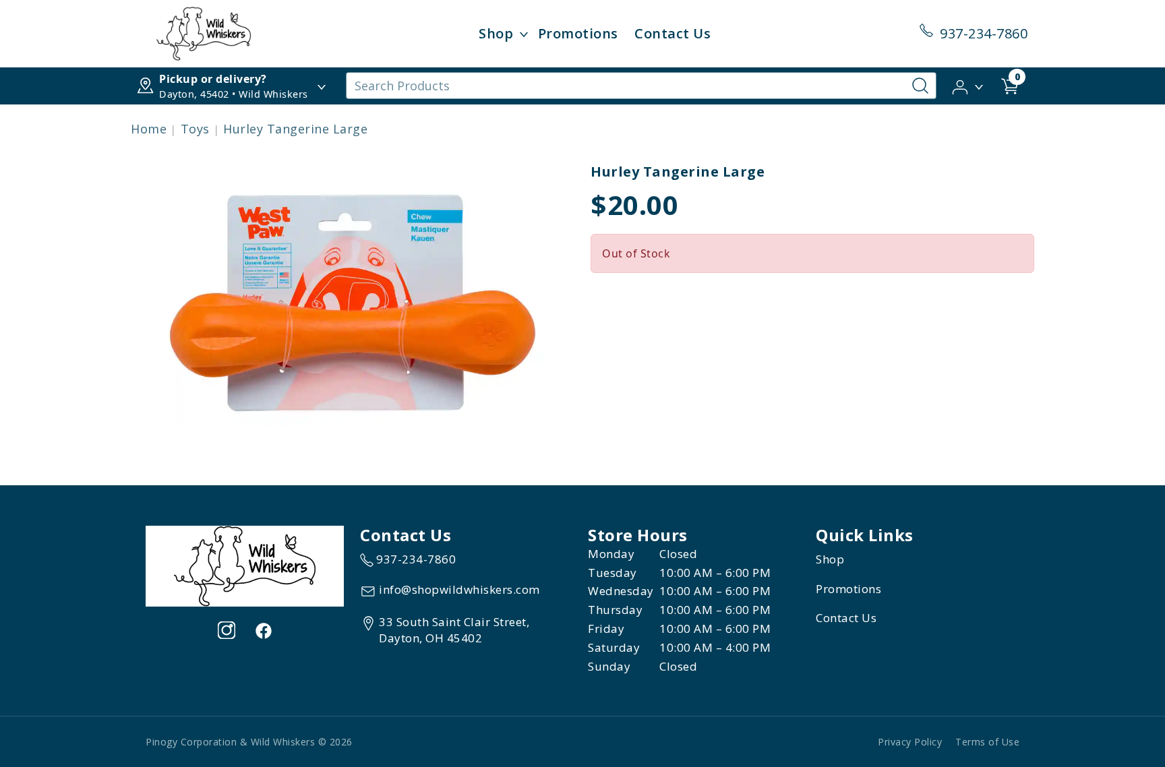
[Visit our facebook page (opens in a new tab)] (263, 630)
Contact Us (672, 33)
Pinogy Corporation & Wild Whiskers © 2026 (249, 741)
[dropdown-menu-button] (524, 34)
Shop (496, 33)
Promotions (578, 33)
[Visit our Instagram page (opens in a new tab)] (226, 630)
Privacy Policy (910, 741)
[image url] (204, 32)
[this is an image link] (245, 564)
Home (149, 129)
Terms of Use (987, 741)
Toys (195, 129)
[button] (968, 85)
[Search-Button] (920, 85)
